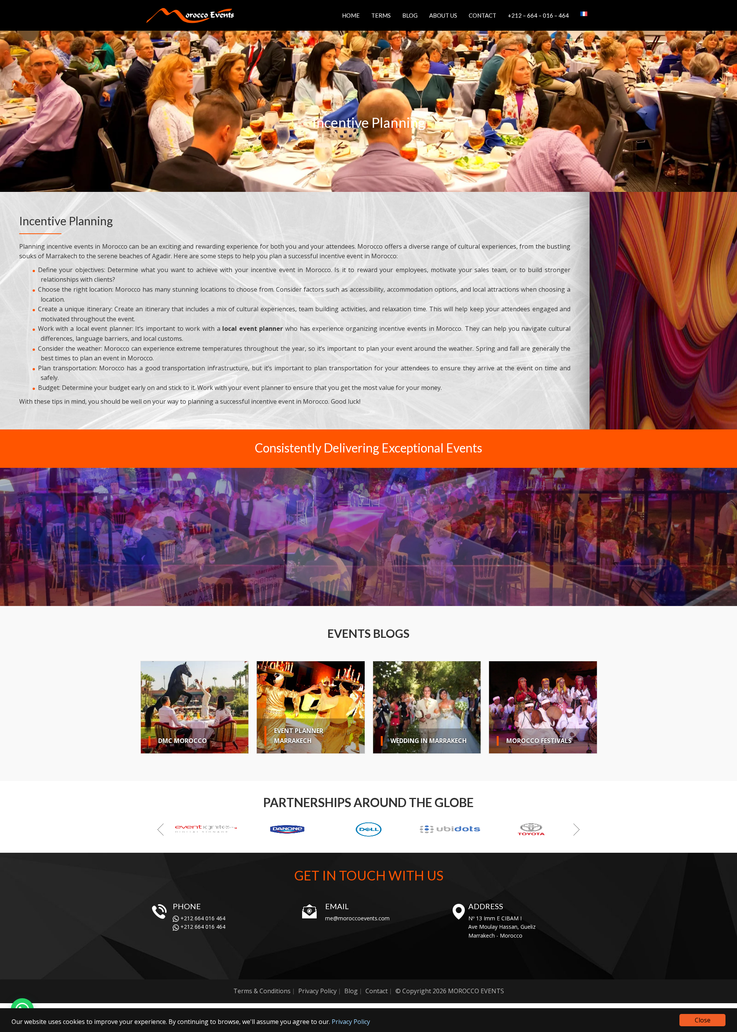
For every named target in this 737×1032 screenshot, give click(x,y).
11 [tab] (395, 599)
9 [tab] (380, 599)
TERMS (381, 15)
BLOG (410, 15)
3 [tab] (334, 599)
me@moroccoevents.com (357, 918)
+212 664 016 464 (202, 918)
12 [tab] (403, 599)
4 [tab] (342, 599)
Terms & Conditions (262, 991)
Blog (351, 991)
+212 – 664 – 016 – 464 (538, 15)
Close (703, 1020)
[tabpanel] (368, 537)
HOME (351, 15)
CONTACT (482, 15)
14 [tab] (418, 599)
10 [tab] (388, 599)
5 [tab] (349, 599)
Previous (7, 537)
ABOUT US (443, 15)
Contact (376, 991)
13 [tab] (411, 599)
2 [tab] (326, 599)
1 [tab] (319, 599)
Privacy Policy (351, 1021)
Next (729, 537)
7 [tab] (365, 599)
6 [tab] (357, 599)
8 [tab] (372, 599)
